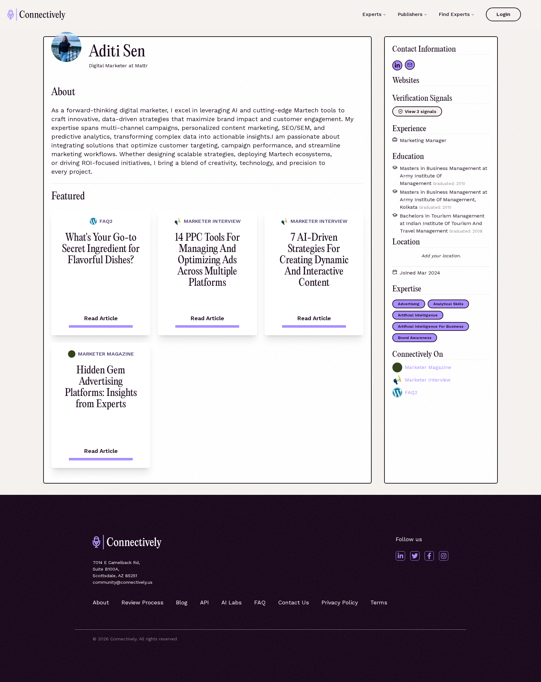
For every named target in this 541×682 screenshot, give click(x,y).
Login (503, 14)
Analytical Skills (448, 304)
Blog (182, 602)
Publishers (410, 14)
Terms (378, 602)
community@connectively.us (122, 582)
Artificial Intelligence (418, 315)
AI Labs (231, 602)
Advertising (409, 304)
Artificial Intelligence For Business (430, 326)
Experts (371, 14)
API (204, 602)
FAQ (259, 602)
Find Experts (454, 14)
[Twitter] (415, 556)
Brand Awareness (414, 338)
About (101, 602)
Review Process (142, 602)
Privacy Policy (340, 602)
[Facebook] (429, 556)
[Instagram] (443, 556)
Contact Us (293, 602)
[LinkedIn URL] (397, 65)
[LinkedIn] (400, 556)
